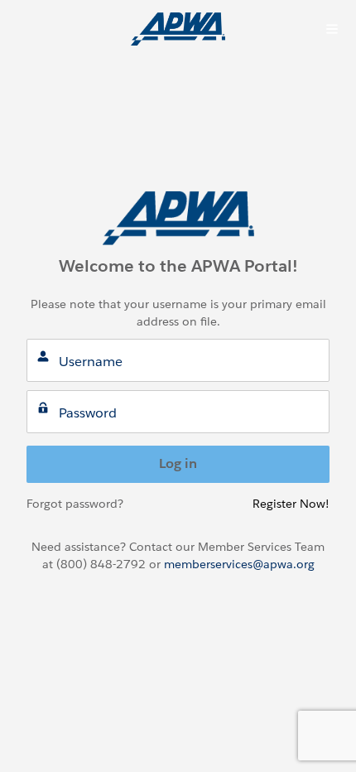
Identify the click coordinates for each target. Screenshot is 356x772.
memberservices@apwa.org (239, 564)
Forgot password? (74, 503)
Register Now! (291, 503)
